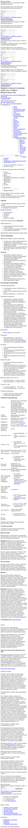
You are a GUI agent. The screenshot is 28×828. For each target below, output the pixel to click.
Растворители (17, 115)
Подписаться (19, 788)
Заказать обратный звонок (8, 102)
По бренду (18, 103)
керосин (13, 395)
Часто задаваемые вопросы (11, 813)
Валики (22, 140)
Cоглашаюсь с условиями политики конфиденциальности (11, 18)
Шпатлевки (16, 122)
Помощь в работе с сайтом (11, 807)
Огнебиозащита (17, 134)
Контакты (6, 821)
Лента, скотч (23, 147)
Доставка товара (8, 810)
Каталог (6, 159)
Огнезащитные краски (19, 109)
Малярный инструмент (19, 137)
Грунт (14, 112)
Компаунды (16, 124)
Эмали (15, 106)
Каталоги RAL (22, 143)
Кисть (5, 332)
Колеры (15, 123)
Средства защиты (22, 152)
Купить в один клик (6, 209)
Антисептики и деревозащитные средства (20, 132)
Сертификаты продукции (10, 824)
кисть (12, 415)
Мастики (15, 126)
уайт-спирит (7, 395)
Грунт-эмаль (16, 113)
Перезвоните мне (5, 39)
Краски (15, 108)
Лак (14, 119)
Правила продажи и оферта (8, 668)
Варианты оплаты (8, 811)
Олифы (15, 120)
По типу (12, 103)
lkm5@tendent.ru (16, 619)
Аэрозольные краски (18, 110)
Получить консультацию (7, 20)
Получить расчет (5, 86)
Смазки (15, 127)
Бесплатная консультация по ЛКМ (13, 814)
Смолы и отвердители (19, 129)
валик (9, 332)
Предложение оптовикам (10, 809)
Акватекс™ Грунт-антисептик (19, 483)
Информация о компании (10, 819)
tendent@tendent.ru (10, 744)
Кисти (21, 145)
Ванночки (22, 141)
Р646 (17, 395)
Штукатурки (16, 130)
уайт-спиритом (22, 340)
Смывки (15, 136)
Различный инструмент (23, 149)
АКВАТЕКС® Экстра (9, 162)
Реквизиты (6, 822)
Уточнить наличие (5, 64)
